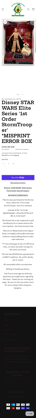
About (6, 325)
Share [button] (6, 298)
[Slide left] (13, 94)
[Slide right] (23, 94)
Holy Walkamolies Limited (17, 412)
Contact (7, 330)
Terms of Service (10, 335)
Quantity (5, 159)
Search (7, 320)
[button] (2, 9)
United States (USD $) (16, 397)
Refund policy (9, 340)
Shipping (12, 149)
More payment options (18, 183)
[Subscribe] (29, 381)
